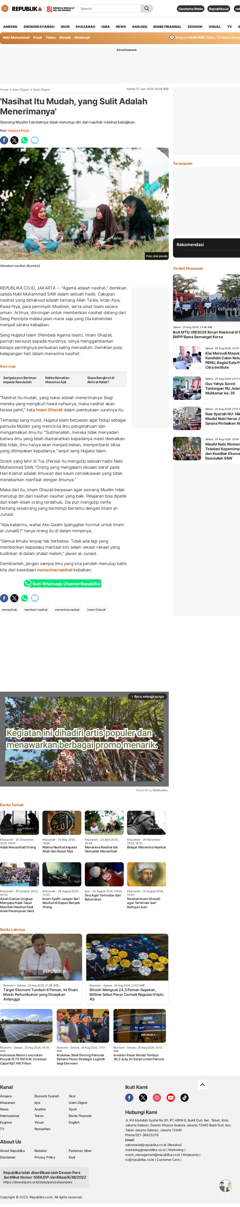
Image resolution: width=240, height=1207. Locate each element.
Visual (39, 1122)
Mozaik (65, 37)
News (4, 1109)
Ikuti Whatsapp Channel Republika (66, 583)
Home (4, 89)
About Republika (12, 1151)
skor (65, 27)
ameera (10, 27)
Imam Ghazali (49, 409)
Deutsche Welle (191, 9)
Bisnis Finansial (167, 27)
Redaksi (40, 1151)
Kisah (37, 37)
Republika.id (218, 9)
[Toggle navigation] (5, 8)
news (121, 27)
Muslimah (82, 37)
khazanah (85, 27)
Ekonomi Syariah (39, 27)
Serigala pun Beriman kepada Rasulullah (20, 380)
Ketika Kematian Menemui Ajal (57, 380)
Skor (72, 1096)
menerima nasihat (54, 569)
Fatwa (51, 37)
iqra (105, 27)
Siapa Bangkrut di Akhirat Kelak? (100, 380)
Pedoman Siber (80, 1151)
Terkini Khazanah (188, 268)
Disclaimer (7, 1157)
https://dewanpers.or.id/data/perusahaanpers (37, 1182)
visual (215, 27)
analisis (139, 27)
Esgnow (6, 1122)
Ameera (6, 1096)
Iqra (37, 1103)
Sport (73, 1109)
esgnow (195, 27)
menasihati (9, 609)
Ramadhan (42, 1129)
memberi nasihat (36, 609)
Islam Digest (20, 89)
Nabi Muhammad (16, 37)
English (74, 1122)
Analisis (40, 1109)
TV (229, 27)
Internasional (9, 1116)
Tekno (39, 1116)
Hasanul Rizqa (18, 130)
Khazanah (7, 1103)
